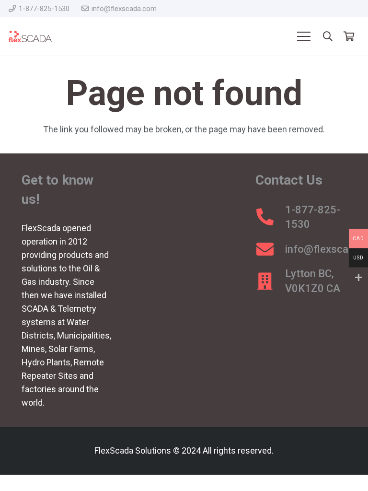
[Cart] (348, 36)
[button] (327, 36)
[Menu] (303, 36)
